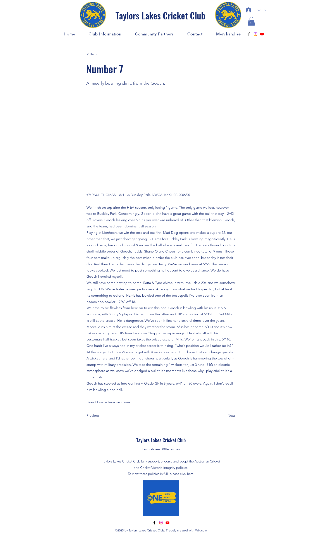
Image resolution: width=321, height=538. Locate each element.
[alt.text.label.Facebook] (249, 34)
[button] (251, 21)
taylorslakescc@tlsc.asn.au (161, 449)
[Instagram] (255, 34)
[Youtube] (262, 34)
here (190, 474)
